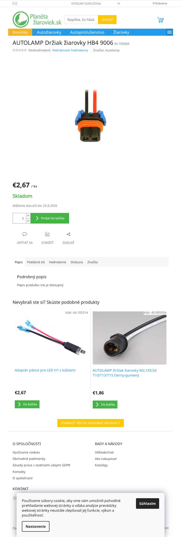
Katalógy (101, 465)
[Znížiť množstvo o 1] (28, 220)
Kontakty (19, 472)
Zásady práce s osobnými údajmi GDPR (41, 465)
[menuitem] (20, 32)
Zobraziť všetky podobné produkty (90, 423)
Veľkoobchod (104, 452)
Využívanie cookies (26, 452)
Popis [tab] (19, 262)
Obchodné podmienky (29, 459)
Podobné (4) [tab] (36, 262)
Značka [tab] (92, 262)
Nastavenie (36, 526)
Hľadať (107, 19)
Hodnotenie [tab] (57, 262)
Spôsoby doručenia (86, 4)
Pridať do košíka (52, 218)
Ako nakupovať (106, 459)
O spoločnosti (23, 478)
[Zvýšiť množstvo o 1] (28, 215)
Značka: (106, 50)
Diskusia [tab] (77, 262)
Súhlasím (147, 503)
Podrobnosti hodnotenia (70, 50)
